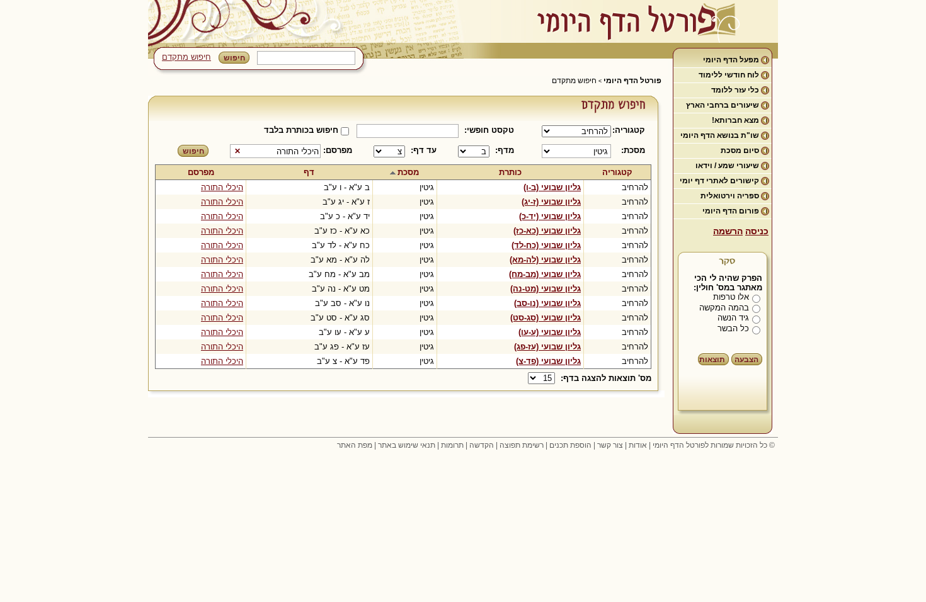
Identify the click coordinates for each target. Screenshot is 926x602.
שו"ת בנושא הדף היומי (719, 135)
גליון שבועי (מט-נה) (545, 288)
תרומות (452, 445)
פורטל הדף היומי (632, 80)
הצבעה (746, 359)
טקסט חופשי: (489, 130)
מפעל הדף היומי (731, 59)
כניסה (757, 231)
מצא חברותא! (735, 120)
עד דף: (424, 150)
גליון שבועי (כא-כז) (547, 231)
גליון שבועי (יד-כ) (550, 216)
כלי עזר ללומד (735, 90)
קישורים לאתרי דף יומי (719, 180)
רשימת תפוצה (522, 445)
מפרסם (201, 172)
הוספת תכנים (570, 445)
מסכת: (633, 150)
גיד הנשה (733, 317)
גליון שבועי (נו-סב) (547, 303)
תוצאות (712, 359)
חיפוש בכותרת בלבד (301, 130)
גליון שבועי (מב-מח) (545, 274)
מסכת (408, 172)
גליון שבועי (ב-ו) (552, 187)
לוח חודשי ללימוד (729, 75)
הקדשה (481, 445)
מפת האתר (354, 445)
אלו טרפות (731, 297)
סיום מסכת (740, 150)
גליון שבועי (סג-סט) (545, 317)
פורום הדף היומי (730, 211)
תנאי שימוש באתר (406, 445)
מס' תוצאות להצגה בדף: (606, 378)
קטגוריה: (631, 130)
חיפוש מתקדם (186, 57)
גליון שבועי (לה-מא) (545, 259)
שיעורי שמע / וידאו (727, 165)
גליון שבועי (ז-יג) (551, 202)
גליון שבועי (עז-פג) (547, 346)
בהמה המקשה (724, 307)
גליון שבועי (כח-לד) (546, 245)
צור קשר (610, 445)
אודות (638, 445)
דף (309, 172)
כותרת (510, 172)
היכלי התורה (222, 187)
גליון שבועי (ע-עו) (549, 332)
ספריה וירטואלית (729, 195)
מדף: (504, 150)
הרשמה (728, 231)
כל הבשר (733, 328)
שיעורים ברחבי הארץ (722, 105)
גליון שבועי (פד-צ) (548, 361)
